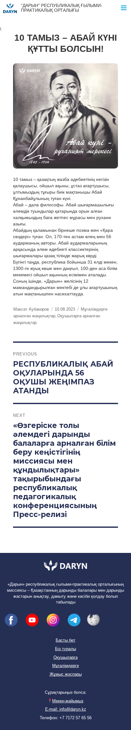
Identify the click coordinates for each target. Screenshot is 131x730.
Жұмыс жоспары (66, 674)
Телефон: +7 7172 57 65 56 (66, 718)
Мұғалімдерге (65, 666)
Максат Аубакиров (31, 309)
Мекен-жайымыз (67, 701)
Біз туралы (65, 649)
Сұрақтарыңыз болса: (65, 692)
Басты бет (65, 640)
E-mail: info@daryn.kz (65, 709)
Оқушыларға (65, 657)
